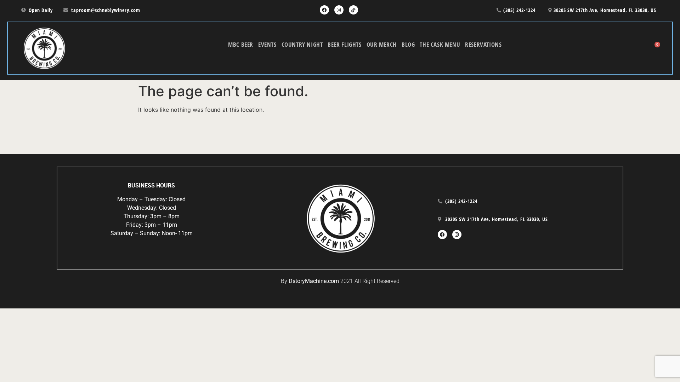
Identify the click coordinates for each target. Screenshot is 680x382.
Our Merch (382, 44)
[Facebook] (324, 10)
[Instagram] (339, 10)
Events (267, 44)
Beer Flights (344, 44)
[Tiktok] (353, 10)
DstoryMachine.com (314, 281)
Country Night (302, 44)
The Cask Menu (440, 44)
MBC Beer (240, 44)
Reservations (483, 44)
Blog (408, 44)
